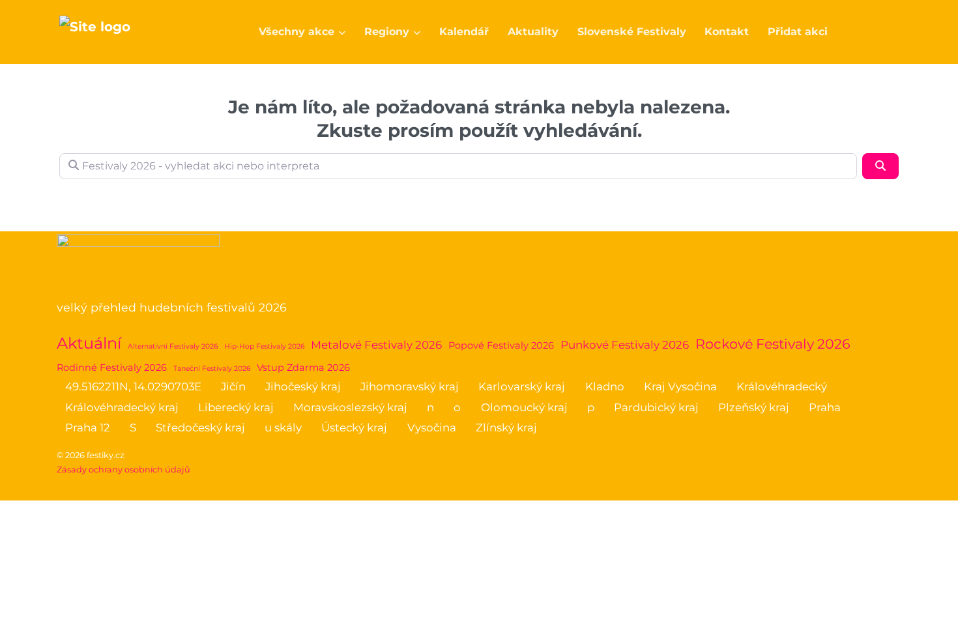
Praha (825, 407)
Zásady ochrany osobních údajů (123, 469)
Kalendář (464, 31)
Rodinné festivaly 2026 (112, 367)
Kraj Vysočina (680, 386)
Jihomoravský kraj (409, 386)
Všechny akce (296, 31)
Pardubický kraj (656, 407)
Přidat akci (798, 31)
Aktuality (533, 31)
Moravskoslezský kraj (350, 407)
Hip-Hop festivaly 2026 (264, 346)
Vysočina (431, 427)
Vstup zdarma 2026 (303, 367)
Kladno (604, 386)
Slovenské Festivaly (631, 31)
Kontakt (726, 31)
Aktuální (89, 343)
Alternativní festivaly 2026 (173, 346)
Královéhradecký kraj (122, 407)
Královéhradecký (781, 386)
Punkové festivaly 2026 (624, 344)
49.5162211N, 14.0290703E (133, 386)
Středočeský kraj (200, 427)
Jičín (233, 386)
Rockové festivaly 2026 (772, 344)
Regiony (386, 31)
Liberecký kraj (236, 407)
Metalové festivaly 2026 (376, 344)
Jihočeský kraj (303, 386)
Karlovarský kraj (521, 386)
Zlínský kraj (506, 427)
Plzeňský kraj (753, 407)
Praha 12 (87, 427)
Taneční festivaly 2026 (211, 368)
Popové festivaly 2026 (501, 345)
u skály (283, 427)
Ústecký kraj (354, 427)
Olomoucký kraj (524, 407)
